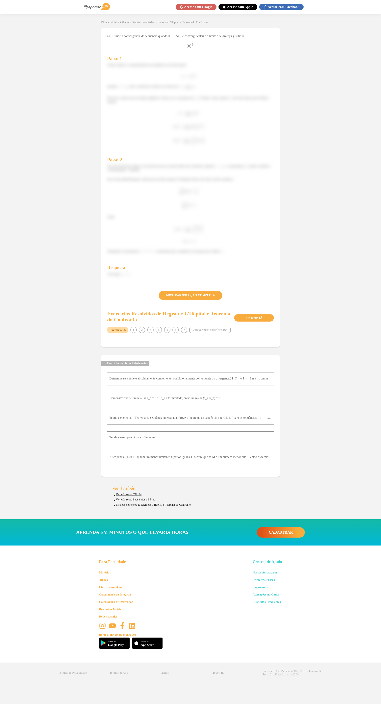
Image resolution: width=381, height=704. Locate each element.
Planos (165, 672)
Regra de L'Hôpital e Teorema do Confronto (183, 22)
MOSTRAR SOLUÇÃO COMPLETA (190, 295)
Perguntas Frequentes (267, 601)
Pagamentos (260, 587)
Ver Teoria (252, 317)
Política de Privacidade (73, 672)
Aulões (103, 579)
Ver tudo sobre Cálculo (128, 494)
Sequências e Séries (143, 22)
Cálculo (124, 22)
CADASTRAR (281, 532)
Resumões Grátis (110, 609)
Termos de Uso (119, 672)
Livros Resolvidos (110, 587)
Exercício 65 (118, 329)
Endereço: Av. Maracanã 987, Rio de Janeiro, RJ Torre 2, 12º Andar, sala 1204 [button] (292, 672)
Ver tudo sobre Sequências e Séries (135, 499)
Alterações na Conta (266, 594)
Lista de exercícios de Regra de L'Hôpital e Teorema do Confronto (153, 504)
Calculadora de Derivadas (116, 601)
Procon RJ (218, 672)
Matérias (105, 572)
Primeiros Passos (264, 579)
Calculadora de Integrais (115, 594)
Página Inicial (109, 22)
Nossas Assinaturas (265, 572)
